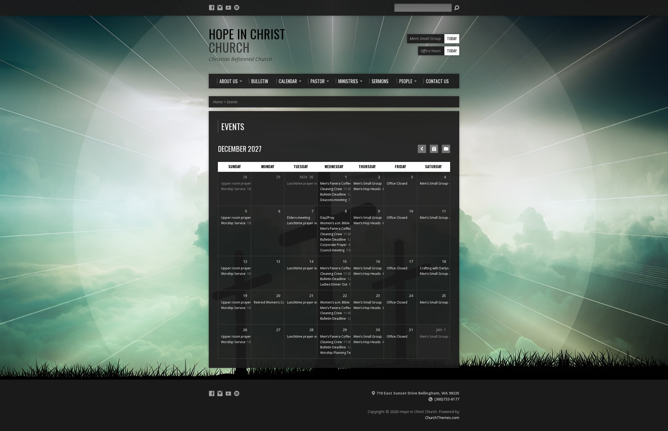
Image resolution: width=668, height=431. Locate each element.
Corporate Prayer (333, 244)
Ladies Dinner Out (333, 284)
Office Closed (397, 183)
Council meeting (332, 250)
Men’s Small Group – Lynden (441, 183)
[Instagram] (220, 7)
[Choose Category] (446, 149)
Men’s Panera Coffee (336, 183)
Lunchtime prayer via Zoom (307, 183)
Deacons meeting (333, 200)
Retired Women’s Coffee (272, 302)
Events (232, 101)
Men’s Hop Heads (367, 189)
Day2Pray (327, 217)
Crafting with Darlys (434, 268)
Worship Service (233, 189)
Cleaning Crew (331, 189)
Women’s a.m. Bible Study (339, 223)
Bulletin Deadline (333, 194)
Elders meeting (298, 217)
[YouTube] (228, 7)
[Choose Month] (434, 149)
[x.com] (236, 7)
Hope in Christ (247, 40)
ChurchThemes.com (442, 417)
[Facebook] (211, 7)
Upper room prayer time (240, 183)
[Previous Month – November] (422, 149)
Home (218, 101)
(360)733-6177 (446, 399)
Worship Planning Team (337, 352)
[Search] (456, 7)
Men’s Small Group (368, 183)
